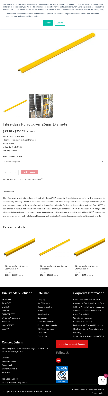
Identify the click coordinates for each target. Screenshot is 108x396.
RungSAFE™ (38, 179)
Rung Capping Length (12, 156)
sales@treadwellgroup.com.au (67, 216)
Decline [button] (60, 22)
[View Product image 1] (15, 106)
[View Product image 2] (41, 106)
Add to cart (29, 172)
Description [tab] (8, 191)
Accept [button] (47, 22)
